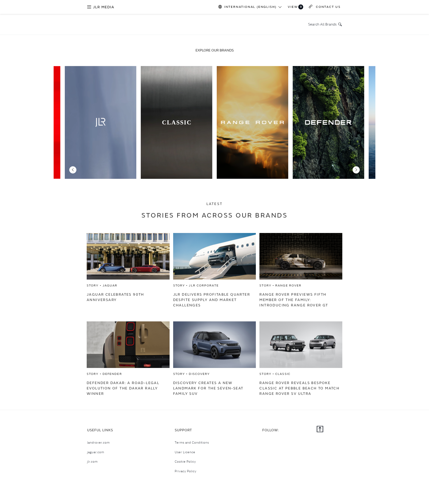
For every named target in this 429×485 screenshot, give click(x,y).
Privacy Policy (185, 471)
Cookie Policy (185, 461)
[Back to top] (320, 429)
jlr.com (92, 461)
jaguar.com (95, 452)
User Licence (185, 452)
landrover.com (98, 442)
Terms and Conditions (192, 442)
